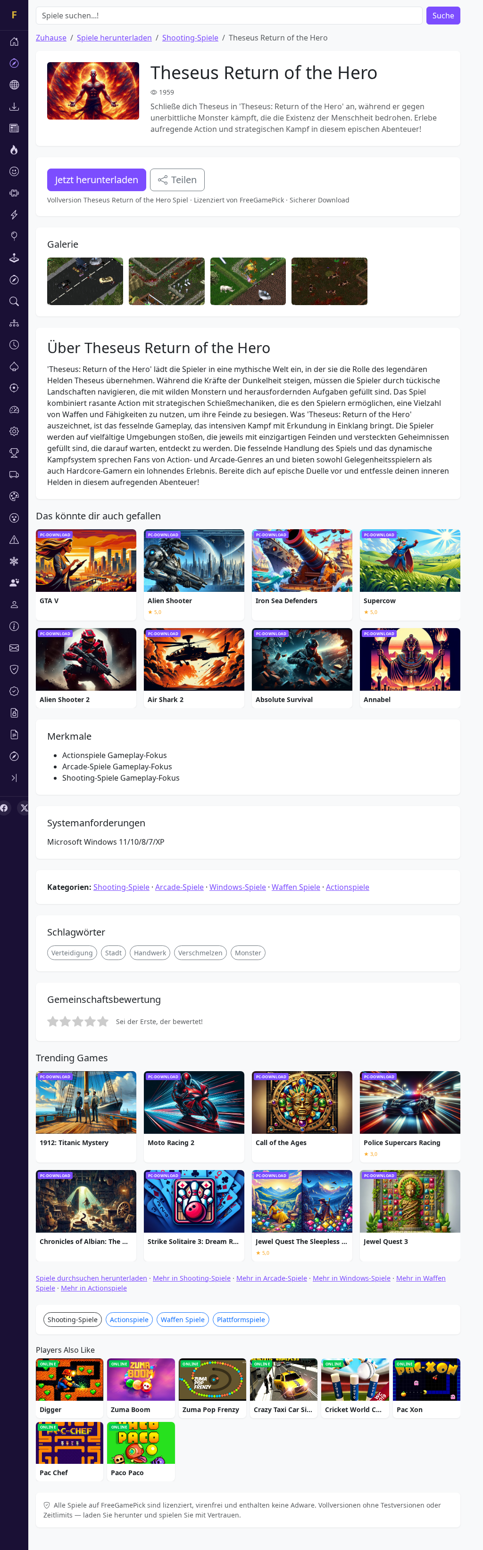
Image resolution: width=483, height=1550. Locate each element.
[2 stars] (65, 1021)
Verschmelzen (200, 952)
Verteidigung (72, 952)
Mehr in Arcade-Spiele (271, 1278)
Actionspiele (347, 887)
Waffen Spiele (296, 887)
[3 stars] (77, 1021)
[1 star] (52, 1021)
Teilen (184, 179)
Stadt (113, 952)
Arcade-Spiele (179, 887)
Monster (248, 952)
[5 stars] (102, 1021)
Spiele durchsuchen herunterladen (91, 1278)
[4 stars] (90, 1021)
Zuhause (51, 37)
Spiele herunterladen (114, 37)
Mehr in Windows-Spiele (352, 1278)
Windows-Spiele (237, 887)
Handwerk (150, 952)
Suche (443, 15)
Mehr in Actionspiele (94, 1288)
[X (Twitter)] (24, 807)
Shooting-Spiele (190, 37)
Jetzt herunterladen (96, 179)
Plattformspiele (241, 1319)
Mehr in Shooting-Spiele (192, 1278)
